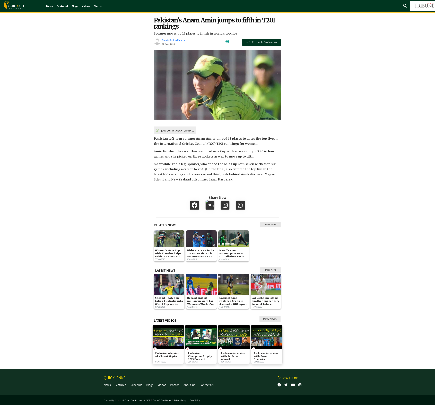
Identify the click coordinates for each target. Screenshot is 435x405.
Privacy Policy (180, 400)
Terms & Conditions (162, 400)
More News (270, 224)
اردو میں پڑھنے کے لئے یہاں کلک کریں (261, 42)
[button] (175, 130)
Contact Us (206, 385)
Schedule (136, 385)
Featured (62, 6)
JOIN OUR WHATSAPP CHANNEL (177, 130)
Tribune (118, 400)
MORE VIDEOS (270, 318)
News (49, 6)
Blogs (75, 6)
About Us (189, 385)
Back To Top (195, 400)
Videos (86, 6)
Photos (98, 6)
